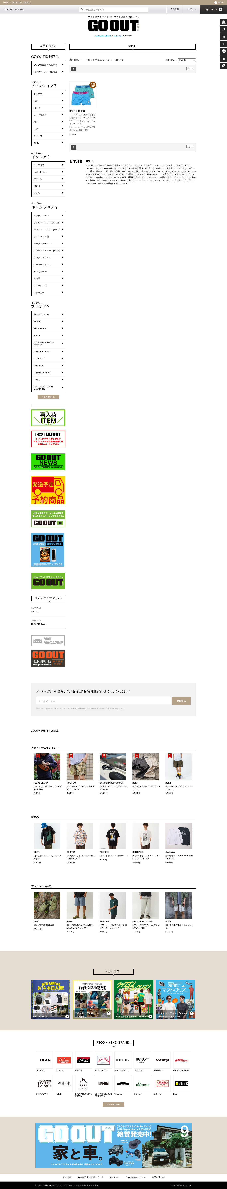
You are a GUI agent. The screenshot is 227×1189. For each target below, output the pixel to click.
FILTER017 (39, 359)
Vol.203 (36, 610)
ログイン (191, 9)
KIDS (36, 143)
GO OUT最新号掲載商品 (45, 65)
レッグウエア (40, 115)
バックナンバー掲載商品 (45, 72)
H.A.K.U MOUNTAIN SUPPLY (44, 343)
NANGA (37, 321)
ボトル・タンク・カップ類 (46, 222)
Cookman (38, 365)
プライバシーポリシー (95, 709)
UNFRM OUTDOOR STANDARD (43, 388)
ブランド (118, 35)
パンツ (37, 101)
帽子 (36, 122)
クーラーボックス (42, 264)
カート (216, 9)
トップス (38, 94)
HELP (221, 2)
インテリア (39, 165)
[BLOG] (223, 36)
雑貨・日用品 (40, 172)
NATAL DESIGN (41, 314)
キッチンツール (41, 215)
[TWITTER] (223, 58)
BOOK (37, 186)
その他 (37, 193)
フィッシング (40, 285)
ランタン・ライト (42, 257)
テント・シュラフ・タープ (46, 229)
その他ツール (40, 271)
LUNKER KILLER (42, 373)
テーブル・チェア (42, 243)
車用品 (37, 278)
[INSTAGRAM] (223, 66)
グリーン (38, 179)
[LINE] (223, 51)
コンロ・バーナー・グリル (46, 250)
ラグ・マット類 (41, 236)
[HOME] (223, 22)
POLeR (37, 335)
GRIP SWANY (41, 328)
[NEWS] (223, 29)
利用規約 (80, 709)
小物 (36, 129)
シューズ (38, 136)
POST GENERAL (42, 351)
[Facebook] (223, 44)
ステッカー (39, 292)
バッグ (37, 108)
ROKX (37, 379)
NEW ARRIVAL (25, 3)
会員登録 (174, 9)
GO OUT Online (103, 35)
